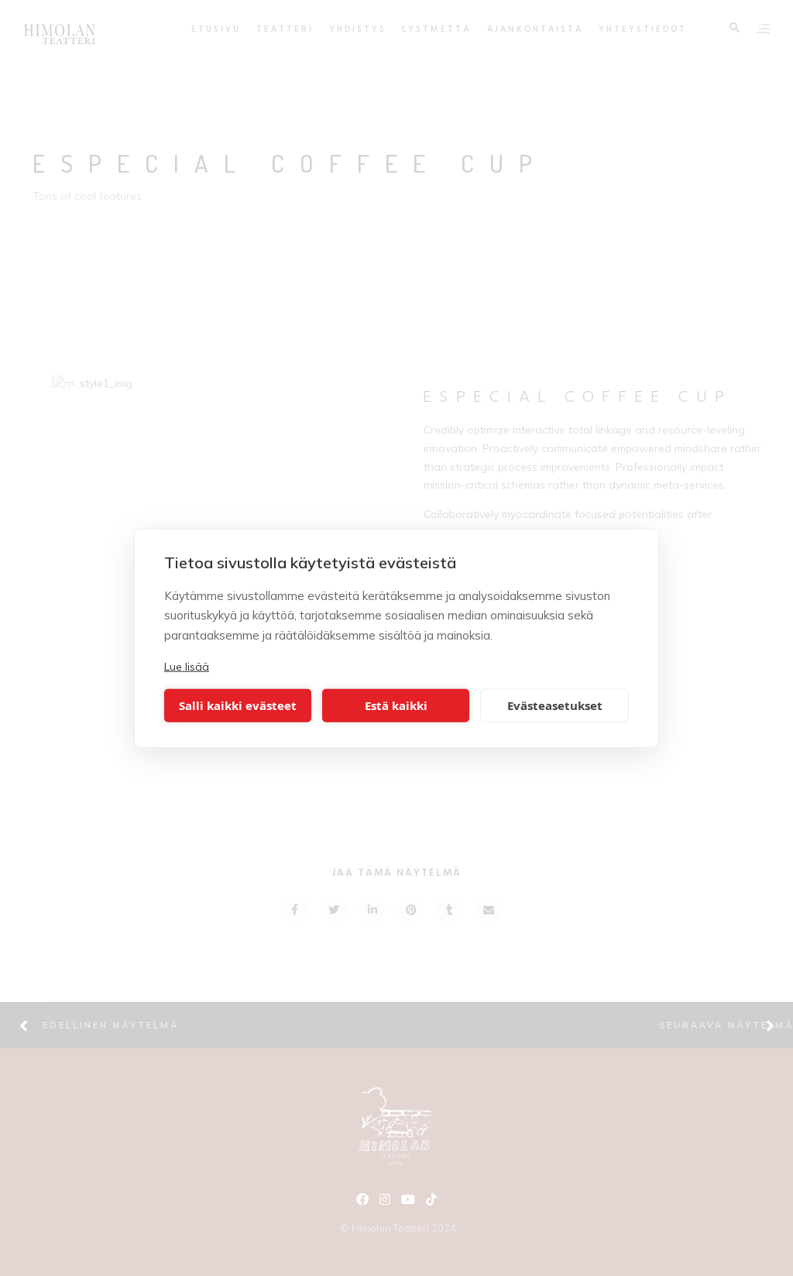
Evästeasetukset (554, 705)
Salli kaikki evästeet (238, 705)
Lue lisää (186, 667)
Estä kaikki (396, 705)
